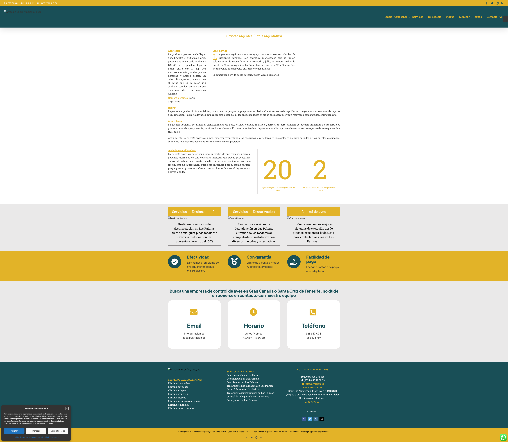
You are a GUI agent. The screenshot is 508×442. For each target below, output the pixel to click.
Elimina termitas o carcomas (184, 401)
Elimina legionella (178, 404)
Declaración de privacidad (39, 437)
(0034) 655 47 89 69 (314, 380)
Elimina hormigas (178, 386)
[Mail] (321, 419)
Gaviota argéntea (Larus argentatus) (254, 36)
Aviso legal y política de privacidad (315, 431)
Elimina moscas (177, 397)
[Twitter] (310, 419)
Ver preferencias (58, 431)
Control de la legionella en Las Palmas (248, 396)
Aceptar (14, 431)
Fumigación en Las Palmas (242, 400)
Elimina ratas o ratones (181, 408)
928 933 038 (313, 333)
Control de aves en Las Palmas (244, 389)
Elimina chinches (178, 394)
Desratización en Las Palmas (243, 378)
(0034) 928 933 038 (314, 376)
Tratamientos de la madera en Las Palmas (250, 385)
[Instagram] (316, 419)
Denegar (36, 431)
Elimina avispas (177, 390)
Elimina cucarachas (179, 383)
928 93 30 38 (27, 3)
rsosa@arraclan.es (194, 337)
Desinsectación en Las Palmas (243, 375)
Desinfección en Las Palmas (242, 382)
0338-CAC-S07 (313, 401)
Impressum (54, 437)
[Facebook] (304, 419)
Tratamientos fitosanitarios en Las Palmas (250, 392)
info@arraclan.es (47, 3)
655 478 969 (313, 337)
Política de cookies (21, 437)
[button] (67, 408)
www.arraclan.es (312, 387)
